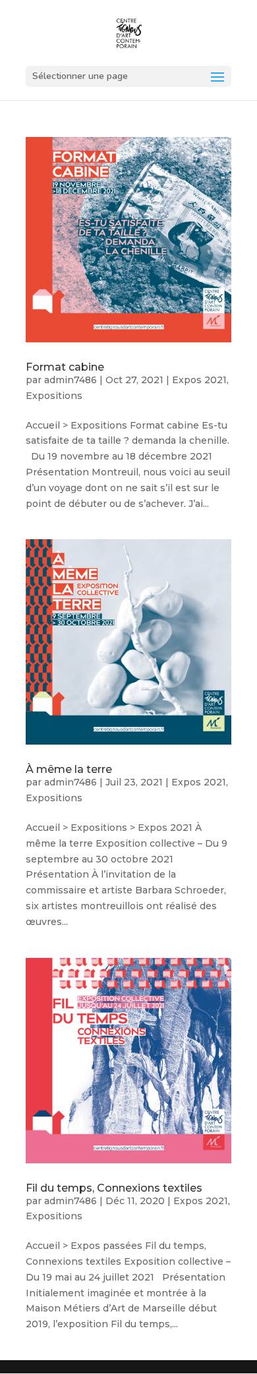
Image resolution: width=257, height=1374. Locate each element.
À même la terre (69, 769)
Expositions (54, 396)
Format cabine (65, 367)
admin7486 (70, 380)
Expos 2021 (199, 380)
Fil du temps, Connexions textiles (114, 1188)
